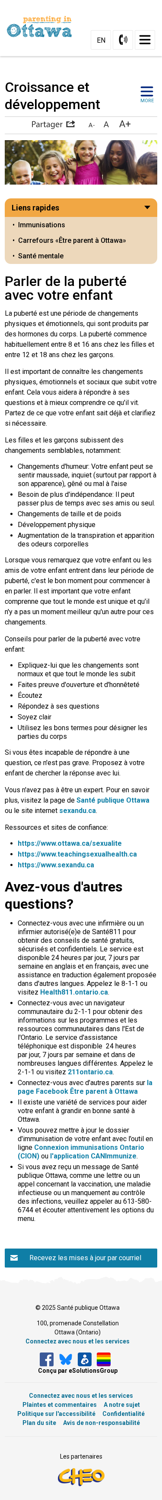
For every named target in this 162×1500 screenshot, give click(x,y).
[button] (53, 124)
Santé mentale (41, 256)
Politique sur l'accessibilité (56, 1413)
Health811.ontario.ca (74, 992)
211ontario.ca (90, 1072)
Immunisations (41, 225)
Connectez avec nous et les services (77, 1341)
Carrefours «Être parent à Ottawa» (72, 240)
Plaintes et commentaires (59, 1404)
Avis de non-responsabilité (101, 1422)
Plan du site (39, 1422)
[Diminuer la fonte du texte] (92, 124)
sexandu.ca (77, 810)
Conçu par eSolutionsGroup (78, 1370)
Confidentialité (123, 1413)
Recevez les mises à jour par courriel (85, 1258)
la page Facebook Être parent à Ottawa (85, 1087)
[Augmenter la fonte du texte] (106, 124)
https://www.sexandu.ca (56, 865)
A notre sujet (122, 1404)
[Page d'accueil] (43, 26)
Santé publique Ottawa (112, 800)
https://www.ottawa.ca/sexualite (70, 843)
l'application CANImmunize (93, 1156)
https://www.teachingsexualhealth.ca (77, 854)
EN (101, 40)
